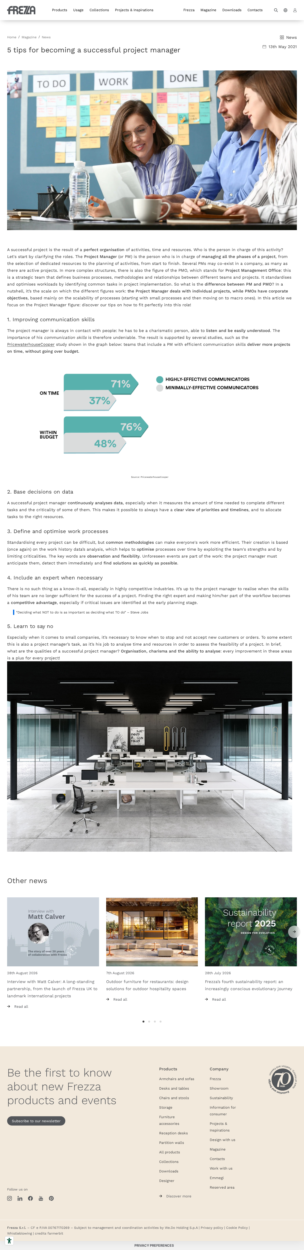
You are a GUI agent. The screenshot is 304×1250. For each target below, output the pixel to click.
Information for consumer (223, 1111)
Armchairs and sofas (176, 1078)
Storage (165, 1107)
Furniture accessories (169, 1120)
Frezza (189, 9)
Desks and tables (174, 1088)
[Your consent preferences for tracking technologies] (154, 1245)
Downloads (232, 9)
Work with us (221, 1168)
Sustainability (221, 1097)
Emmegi (217, 1177)
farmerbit (55, 1233)
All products (169, 1152)
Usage (78, 9)
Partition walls (171, 1142)
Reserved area (222, 1187)
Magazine (208, 9)
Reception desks (173, 1133)
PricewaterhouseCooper (31, 344)
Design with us (222, 1139)
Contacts (255, 9)
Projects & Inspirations (134, 9)
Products (59, 9)
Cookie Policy (237, 1227)
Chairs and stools (174, 1097)
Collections (99, 9)
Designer (166, 1180)
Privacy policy (212, 1227)
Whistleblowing (19, 1233)
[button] (276, 10)
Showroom (219, 1088)
